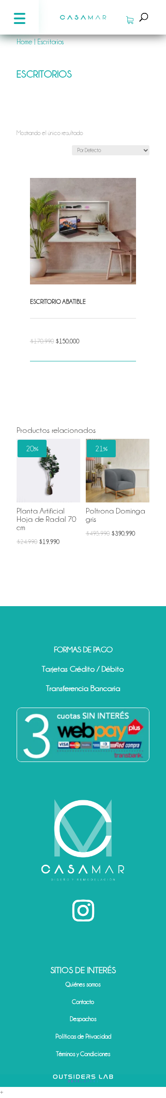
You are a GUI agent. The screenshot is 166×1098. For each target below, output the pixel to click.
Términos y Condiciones (83, 1054)
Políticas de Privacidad (83, 1036)
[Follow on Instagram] (83, 911)
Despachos (83, 1018)
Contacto (83, 1001)
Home (24, 42)
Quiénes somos (83, 984)
